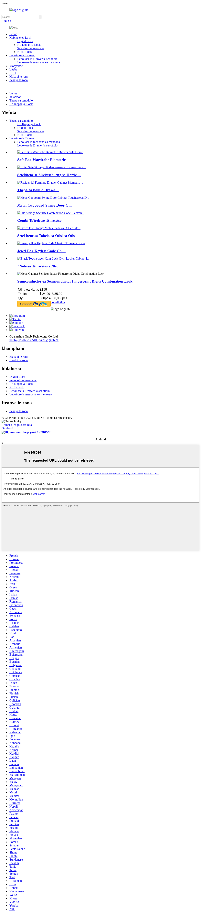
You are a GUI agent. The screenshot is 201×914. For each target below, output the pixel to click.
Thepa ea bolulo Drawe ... (38, 190)
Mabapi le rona (18, 76)
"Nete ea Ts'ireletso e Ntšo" (39, 266)
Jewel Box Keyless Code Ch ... (41, 251)
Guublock (8, 428)
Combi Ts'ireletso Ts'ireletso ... (41, 220)
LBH (12, 73)
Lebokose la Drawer (22, 55)
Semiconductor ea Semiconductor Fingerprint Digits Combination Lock (74, 281)
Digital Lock (25, 41)
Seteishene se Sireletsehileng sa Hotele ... (49, 175)
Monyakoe (16, 66)
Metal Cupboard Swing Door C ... (44, 205)
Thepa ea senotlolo (21, 100)
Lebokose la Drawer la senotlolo (37, 58)
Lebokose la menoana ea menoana (38, 62)
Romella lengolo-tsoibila (17, 424)
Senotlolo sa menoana (30, 48)
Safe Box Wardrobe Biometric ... (43, 160)
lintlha (61, 302)
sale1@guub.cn (48, 340)
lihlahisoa (15, 97)
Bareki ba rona (18, 360)
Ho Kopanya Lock (29, 44)
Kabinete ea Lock (20, 37)
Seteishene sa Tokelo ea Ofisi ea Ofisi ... (48, 236)
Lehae (13, 34)
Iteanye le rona (18, 80)
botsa (54, 302)
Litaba (13, 69)
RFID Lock (24, 51)
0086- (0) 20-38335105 (23, 340)
